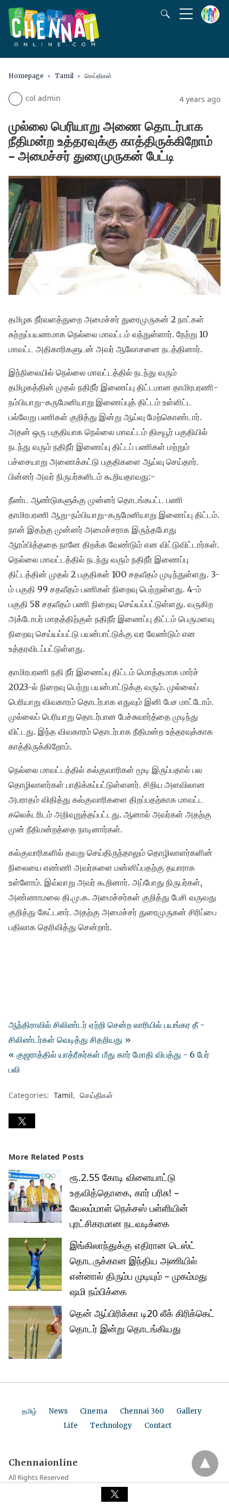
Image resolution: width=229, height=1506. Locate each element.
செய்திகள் (98, 76)
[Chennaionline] (54, 43)
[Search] (163, 14)
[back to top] (205, 1463)
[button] (22, 1120)
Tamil (64, 76)
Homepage (26, 76)
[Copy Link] (68, 956)
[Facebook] (17, 956)
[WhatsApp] (51, 956)
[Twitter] (34, 956)
